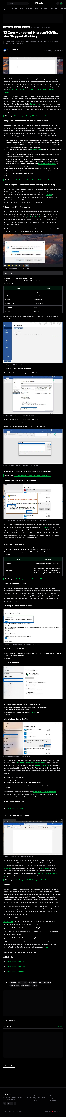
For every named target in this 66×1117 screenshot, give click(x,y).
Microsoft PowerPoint (38, 89)
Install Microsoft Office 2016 (14, 811)
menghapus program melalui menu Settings (31, 763)
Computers (8, 27)
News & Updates (39, 1096)
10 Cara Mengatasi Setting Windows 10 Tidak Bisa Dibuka (33, 180)
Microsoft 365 (8, 921)
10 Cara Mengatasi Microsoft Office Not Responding (31, 579)
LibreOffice (7, 868)
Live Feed (60, 1026)
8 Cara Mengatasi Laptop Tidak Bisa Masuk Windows (32, 116)
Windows (26, 27)
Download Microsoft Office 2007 (15, 974)
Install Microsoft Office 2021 (14, 806)
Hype (35, 1100)
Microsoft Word (13, 89)
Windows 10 (13, 982)
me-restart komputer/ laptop (47, 163)
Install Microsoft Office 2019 (14, 808)
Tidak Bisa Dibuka (14, 985)
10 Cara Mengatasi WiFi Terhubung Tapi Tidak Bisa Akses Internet (36, 880)
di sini (46, 947)
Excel (29, 217)
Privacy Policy (54, 1100)
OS (12, 601)
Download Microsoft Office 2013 (15, 969)
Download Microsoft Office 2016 (15, 966)
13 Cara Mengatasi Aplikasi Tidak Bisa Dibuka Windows (32, 475)
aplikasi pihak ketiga (42, 765)
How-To (17, 27)
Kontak (52, 1098)
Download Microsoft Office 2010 (15, 971)
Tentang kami (53, 1096)
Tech (35, 1098)
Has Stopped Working (45, 982)
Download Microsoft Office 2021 (15, 961)
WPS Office (45, 868)
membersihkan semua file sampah (44, 791)
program (45, 527)
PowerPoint (39, 217)
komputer (33, 712)
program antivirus (36, 171)
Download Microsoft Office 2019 (15, 964)
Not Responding (22, 982)
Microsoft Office (35, 104)
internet (57, 567)
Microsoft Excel (24, 89)
